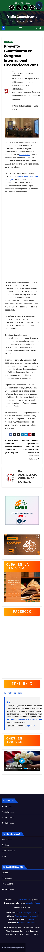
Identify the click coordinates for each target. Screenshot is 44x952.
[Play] (19, 521)
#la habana (17, 89)
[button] (36, 28)
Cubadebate (7, 878)
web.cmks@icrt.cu (12, 934)
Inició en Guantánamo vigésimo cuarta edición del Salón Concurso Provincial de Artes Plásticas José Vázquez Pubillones (30, 450)
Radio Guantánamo (22, 17)
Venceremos (7, 840)
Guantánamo (9, 41)
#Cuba (26, 719)
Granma (5, 873)
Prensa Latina (7, 884)
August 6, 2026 (31, 726)
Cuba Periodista (8, 851)
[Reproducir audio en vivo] (39, 5)
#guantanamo (33, 79)
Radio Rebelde (8, 818)
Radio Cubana (8, 823)
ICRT (4, 856)
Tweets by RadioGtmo (13, 693)
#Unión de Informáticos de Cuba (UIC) (25, 107)
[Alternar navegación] (20, 28)
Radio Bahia (7, 806)
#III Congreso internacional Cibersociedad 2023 (23, 83)
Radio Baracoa (8, 812)
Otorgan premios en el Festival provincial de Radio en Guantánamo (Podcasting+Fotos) (13, 447)
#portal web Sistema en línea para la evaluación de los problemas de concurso (26, 95)
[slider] (12, 769)
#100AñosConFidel (15, 719)
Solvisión (5, 845)
